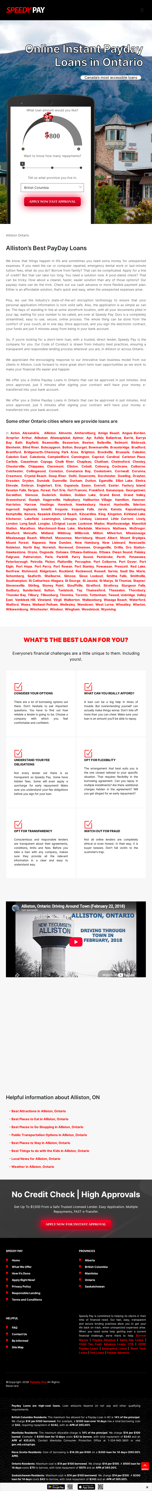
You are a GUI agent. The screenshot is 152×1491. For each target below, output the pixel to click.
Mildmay (64, 533)
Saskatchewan (95, 1286)
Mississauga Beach (21, 538)
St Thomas (123, 581)
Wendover (85, 604)
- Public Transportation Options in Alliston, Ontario (48, 1135)
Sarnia (113, 571)
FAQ (14, 1327)
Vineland (44, 600)
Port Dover (128, 562)
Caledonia (37, 457)
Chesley (139, 462)
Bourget (80, 447)
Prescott (121, 566)
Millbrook (82, 533)
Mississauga (135, 533)
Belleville (104, 442)
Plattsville (64, 562)
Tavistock (65, 590)
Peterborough (17, 562)
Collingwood (36, 471)
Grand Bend (110, 495)
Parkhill (62, 557)
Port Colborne (105, 562)
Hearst (104, 504)
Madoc (99, 523)
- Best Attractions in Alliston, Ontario (37, 1111)
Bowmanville (98, 447)
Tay (79, 590)
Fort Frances (77, 490)
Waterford (137, 600)
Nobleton (13, 547)
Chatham (101, 462)
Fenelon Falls (16, 490)
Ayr (89, 438)
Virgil (57, 600)
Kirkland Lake (134, 514)
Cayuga (46, 462)
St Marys (106, 581)
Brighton (88, 452)
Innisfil (46, 509)
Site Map (18, 1347)
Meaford (12, 533)
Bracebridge (119, 447)
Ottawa (104, 552)
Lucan (71, 523)
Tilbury (33, 595)
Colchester (14, 471)
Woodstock (90, 609)
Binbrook (138, 442)
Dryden (28, 481)
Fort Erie (59, 490)
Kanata (116, 509)
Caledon (138, 452)
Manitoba (91, 1273)
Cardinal (112, 457)
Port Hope (24, 566)
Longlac (44, 523)
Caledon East (16, 457)
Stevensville (15, 585)
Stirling (33, 585)
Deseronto (87, 476)
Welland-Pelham (45, 604)
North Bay (31, 547)
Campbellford (58, 457)
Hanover (138, 500)
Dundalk (43, 481)
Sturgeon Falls (133, 585)
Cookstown (103, 471)
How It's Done (21, 1273)
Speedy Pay (38, 1382)
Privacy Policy (21, 1286)
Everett (99, 485)
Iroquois (61, 509)
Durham (76, 481)
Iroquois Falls (83, 509)
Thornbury (137, 590)
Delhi (73, 476)
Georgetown (135, 490)
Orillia (118, 547)
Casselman (29, 462)
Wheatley (123, 604)
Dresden (12, 481)
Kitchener (13, 519)
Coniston (56, 471)
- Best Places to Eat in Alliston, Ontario (38, 1119)
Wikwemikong (17, 609)
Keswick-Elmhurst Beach (57, 514)
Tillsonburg (49, 595)
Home (16, 1260)
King (101, 514)
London (12, 523)
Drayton (139, 476)
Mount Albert (106, 538)
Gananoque (115, 490)
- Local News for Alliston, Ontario (34, 1159)
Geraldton (13, 495)
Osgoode (46, 552)
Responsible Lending (26, 1293)
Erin (58, 485)
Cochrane (119, 466)
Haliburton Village (97, 500)
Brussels (122, 452)
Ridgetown (48, 571)
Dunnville (59, 481)
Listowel (101, 519)
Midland (47, 533)
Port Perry (43, 566)
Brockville (105, 452)
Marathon (27, 528)
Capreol (98, 457)
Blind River (31, 447)
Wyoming (108, 609)
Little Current (122, 519)
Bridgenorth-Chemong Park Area (51, 452)
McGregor (137, 528)
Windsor (56, 609)
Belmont (121, 442)
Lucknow (85, 523)
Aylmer (78, 438)
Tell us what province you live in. (52, 178)
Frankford (96, 490)
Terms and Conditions (27, 1299)
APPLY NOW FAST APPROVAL (52, 201)
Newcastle (137, 543)
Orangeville (102, 547)
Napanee (39, 543)
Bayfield (32, 442)
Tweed (113, 595)
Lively (140, 519)
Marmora (102, 528)
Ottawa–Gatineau (83, 552)
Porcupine (83, 562)
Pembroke (105, 557)
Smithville (137, 576)
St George (73, 581)
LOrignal (58, 523)
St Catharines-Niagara (46, 581)
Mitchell (46, 538)
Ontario (90, 1280)
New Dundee (60, 543)
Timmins (66, 595)
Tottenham (97, 595)
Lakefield (32, 519)
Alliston (50, 433)
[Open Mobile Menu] (142, 10)
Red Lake (137, 566)
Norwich (49, 547)
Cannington (80, 457)
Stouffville (75, 585)
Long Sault (28, 523)
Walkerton (72, 600)
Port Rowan (62, 566)
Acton (15, 433)
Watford (12, 604)
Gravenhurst (16, 500)
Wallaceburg (92, 600)
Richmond (29, 571)
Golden (65, 495)
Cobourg (102, 466)
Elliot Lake (124, 481)
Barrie (128, 438)
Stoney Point (53, 585)
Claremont (55, 466)
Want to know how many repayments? (52, 156)
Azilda (99, 438)
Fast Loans (97, 1352)
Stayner (139, 581)
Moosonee (63, 538)
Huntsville (121, 504)
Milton (98, 533)
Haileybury (71, 500)
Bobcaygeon (50, 447)
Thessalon (117, 590)
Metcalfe (30, 533)
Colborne (138, 466)
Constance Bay (78, 471)
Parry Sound (82, 557)
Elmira (140, 481)
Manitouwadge (118, 523)
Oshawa (62, 552)
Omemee (83, 547)
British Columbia (96, 1266)
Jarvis (102, 509)
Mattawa (119, 528)
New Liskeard (113, 543)
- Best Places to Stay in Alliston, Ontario (39, 1143)
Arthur (27, 438)
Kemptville (14, 514)
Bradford (138, 447)
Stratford (93, 585)
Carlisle (12, 462)
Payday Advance (104, 1340)
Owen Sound (122, 552)
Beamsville (50, 442)
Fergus (33, 490)
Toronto (81, 595)
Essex (86, 485)
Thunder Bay (16, 595)
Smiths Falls (116, 576)
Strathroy (111, 585)
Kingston (115, 514)
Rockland (66, 571)
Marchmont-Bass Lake (56, 528)
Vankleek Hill (25, 600)
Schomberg (15, 576)
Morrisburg (83, 538)
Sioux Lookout (91, 576)
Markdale (85, 528)
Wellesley (67, 604)
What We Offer (22, 1266)
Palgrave (12, 557)
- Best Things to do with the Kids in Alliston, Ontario (49, 1151)
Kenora (29, 514)
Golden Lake (85, 495)
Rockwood (84, 571)
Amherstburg (84, 433)
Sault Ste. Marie (132, 571)
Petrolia (36, 562)
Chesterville (15, 466)
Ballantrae (114, 438)
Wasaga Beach (115, 600)
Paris (49, 557)
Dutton (90, 481)
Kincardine (87, 514)
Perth (121, 557)
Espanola (71, 485)
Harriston (13, 504)
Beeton (88, 442)
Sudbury (12, 590)
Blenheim (13, 447)
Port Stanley (84, 566)
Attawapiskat (60, 438)
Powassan (104, 566)
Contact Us (19, 1334)
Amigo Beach (108, 433)
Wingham (72, 609)
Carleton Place (133, 457)
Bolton (67, 447)
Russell (99, 571)
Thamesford (95, 590)
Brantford (13, 452)
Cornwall (122, 471)
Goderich (49, 495)
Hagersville (51, 500)
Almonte (65, 433)
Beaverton (71, 442)
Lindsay (86, 519)
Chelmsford (120, 462)
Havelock (65, 504)
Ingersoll (12, 509)
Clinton (72, 466)
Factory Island (133, 485)
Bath (18, 442)
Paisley (139, 552)
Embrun (27, 485)
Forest (45, 490)
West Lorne (104, 604)
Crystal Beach (35, 476)
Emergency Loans (114, 1348)
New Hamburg (87, 543)
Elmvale (12, 485)
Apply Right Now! (23, 1280)
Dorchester (107, 476)
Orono (32, 552)
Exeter (114, 485)
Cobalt (87, 466)
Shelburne (53, 576)
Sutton (49, 590)
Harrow (30, 504)
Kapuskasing (135, 509)
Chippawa (36, 466)
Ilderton (139, 504)
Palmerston (32, 557)
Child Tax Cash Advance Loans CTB (106, 1344)
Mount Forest (17, 543)
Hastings (47, 504)
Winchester (39, 609)
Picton (50, 562)
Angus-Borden (133, 433)
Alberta (90, 1260)
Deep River (57, 476)
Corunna (138, 471)
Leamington (51, 519)
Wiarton (139, 604)
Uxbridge (128, 595)
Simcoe (70, 576)
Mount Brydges (132, 538)
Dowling (124, 476)
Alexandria (30, 433)
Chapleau (84, 462)
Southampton (16, 581)
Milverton (114, 533)
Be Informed (20, 1340)
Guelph (34, 500)
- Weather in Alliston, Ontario (31, 1167)
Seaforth (34, 576)
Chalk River (64, 462)
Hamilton (122, 500)
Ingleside (30, 509)
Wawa (25, 604)
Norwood (66, 547)
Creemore (14, 476)
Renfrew (12, 571)
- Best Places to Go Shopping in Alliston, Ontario (46, 1127)
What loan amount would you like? (52, 110)
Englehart (44, 485)
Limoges (70, 519)
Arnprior (12, 438)
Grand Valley (134, 495)
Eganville (106, 481)
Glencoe (31, 495)
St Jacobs (90, 581)
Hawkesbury (85, 504)
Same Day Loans (132, 1340)
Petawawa (137, 557)
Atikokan (41, 438)
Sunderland (32, 590)
